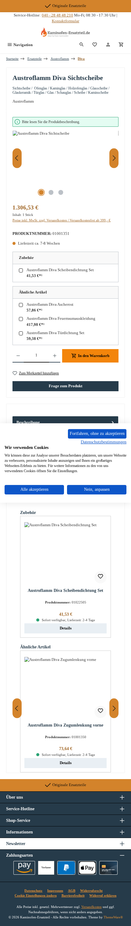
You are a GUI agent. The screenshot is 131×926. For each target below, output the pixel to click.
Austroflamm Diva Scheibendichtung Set (60, 270)
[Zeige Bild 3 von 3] (60, 192)
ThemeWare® (113, 917)
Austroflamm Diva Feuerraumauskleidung (61, 318)
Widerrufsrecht (91, 890)
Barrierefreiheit (73, 895)
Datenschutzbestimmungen (103, 441)
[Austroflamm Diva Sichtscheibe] (65, 165)
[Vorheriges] (17, 158)
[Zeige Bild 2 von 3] (50, 192)
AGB (71, 890)
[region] (65, 158)
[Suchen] (81, 45)
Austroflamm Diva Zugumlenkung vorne (65, 725)
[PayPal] (66, 868)
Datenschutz (33, 890)
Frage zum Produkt (65, 386)
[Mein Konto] (108, 45)
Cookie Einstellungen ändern (36, 895)
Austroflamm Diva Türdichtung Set (55, 333)
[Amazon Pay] (24, 868)
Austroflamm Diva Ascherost (50, 304)
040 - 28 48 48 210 (57, 15)
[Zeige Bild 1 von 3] (41, 192)
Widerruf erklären (102, 895)
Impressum (55, 890)
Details (66, 628)
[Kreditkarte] (108, 868)
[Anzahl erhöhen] (54, 356)
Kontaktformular (65, 21)
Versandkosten (91, 907)
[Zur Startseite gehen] (65, 32)
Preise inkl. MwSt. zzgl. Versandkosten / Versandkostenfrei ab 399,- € (61, 220)
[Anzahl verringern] (18, 356)
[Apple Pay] (87, 868)
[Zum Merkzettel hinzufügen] (100, 577)
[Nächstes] (114, 158)
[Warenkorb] (121, 45)
